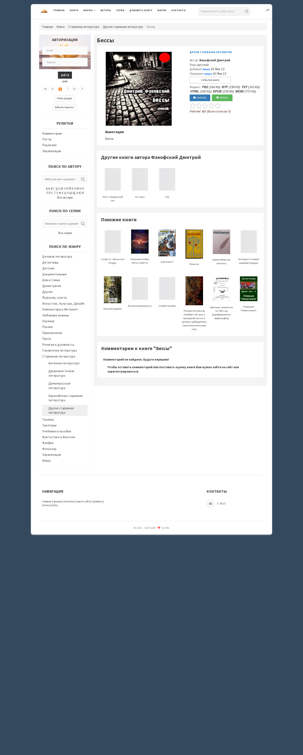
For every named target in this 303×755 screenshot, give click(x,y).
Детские (48, 268)
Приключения (52, 333)
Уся (132, 676)
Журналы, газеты (54, 297)
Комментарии (52, 133)
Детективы (50, 262)
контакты (69, 501)
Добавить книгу (140, 10)
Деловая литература (144, 21)
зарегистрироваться (122, 371)
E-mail (221, 503)
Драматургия (51, 286)
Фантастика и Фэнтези (58, 437)
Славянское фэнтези (145, 602)
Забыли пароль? (64, 107)
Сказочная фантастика (146, 593)
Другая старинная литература (123, 27)
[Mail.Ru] (53, 89)
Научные (48, 321)
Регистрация (64, 98)
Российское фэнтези (145, 584)
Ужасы (134, 667)
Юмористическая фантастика (151, 741)
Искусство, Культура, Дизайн (63, 303)
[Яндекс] (68, 89)
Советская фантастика (146, 611)
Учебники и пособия (56, 431)
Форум (161, 10)
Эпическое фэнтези (144, 713)
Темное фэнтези (141, 648)
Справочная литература (59, 350)
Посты (47, 139)
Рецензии (49, 145)
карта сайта (84, 501)
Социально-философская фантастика (157, 630)
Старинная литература (83, 27)
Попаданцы (138, 537)
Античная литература (64, 363)
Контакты (178, 10)
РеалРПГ (135, 574)
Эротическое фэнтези (145, 731)
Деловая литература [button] (97, 21)
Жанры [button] (88, 10)
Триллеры (49, 425)
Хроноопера (138, 694)
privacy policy (50, 505)
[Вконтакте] (45, 89)
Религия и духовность (58, 345)
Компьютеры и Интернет (60, 309)
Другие (47, 292)
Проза (46, 339)
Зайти (65, 75)
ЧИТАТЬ (223, 97)
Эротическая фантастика (148, 722)
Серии (120, 10)
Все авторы (65, 197)
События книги (210, 80)
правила (98, 501)
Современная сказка (144, 621)
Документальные (54, 274)
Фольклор (49, 449)
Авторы (105, 10)
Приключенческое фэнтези (149, 565)
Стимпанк (137, 639)
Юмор (46, 461)
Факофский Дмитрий (214, 60)
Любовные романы (55, 315)
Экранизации (51, 151)
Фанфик (48, 443)
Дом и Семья (51, 280)
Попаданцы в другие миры (149, 547)
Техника (48, 419)
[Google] (75, 89)
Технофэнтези (140, 658)
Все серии (65, 233)
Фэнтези (136, 685)
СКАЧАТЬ (201, 97)
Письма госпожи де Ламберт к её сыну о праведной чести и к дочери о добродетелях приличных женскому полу (194, 320)
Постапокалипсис (143, 556)
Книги (74, 10)
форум (57, 501)
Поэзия (47, 327)
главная (47, 501)
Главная (59, 10)
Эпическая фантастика (146, 704)
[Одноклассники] (60, 89)
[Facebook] (82, 89)
